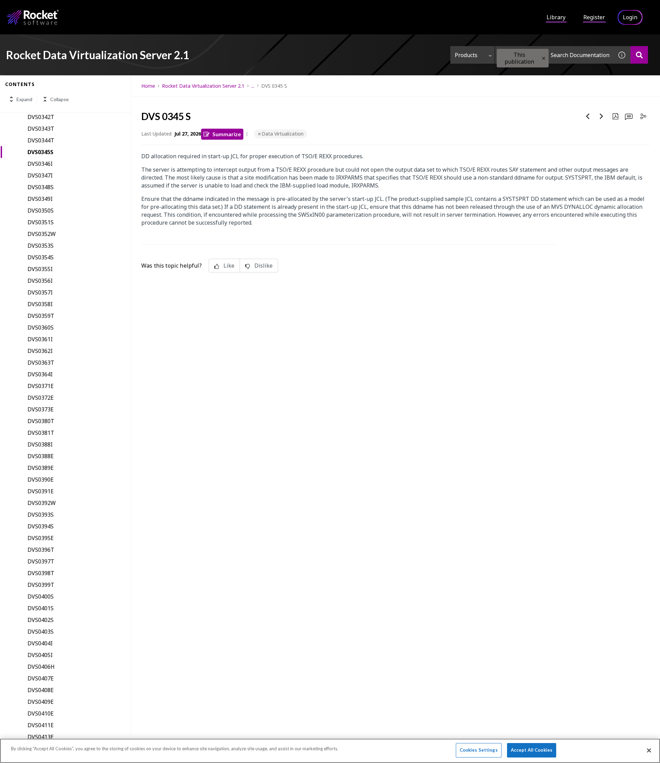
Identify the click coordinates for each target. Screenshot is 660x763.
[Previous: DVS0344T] (588, 116)
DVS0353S (41, 245)
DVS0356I (40, 280)
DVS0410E (41, 713)
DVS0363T (41, 362)
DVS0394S (41, 526)
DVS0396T (41, 550)
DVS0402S (41, 620)
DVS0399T (41, 585)
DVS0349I (40, 199)
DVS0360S (41, 327)
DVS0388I (40, 444)
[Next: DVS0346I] (601, 116)
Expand (24, 99)
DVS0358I (40, 304)
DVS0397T (41, 561)
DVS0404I (40, 643)
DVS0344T (41, 140)
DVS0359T (41, 316)
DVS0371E (41, 386)
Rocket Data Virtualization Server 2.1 (203, 86)
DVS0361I (40, 339)
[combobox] (554, 55)
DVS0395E (41, 538)
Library (556, 17)
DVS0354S (41, 257)
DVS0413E (41, 737)
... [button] (252, 86)
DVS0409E (41, 702)
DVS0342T (41, 117)
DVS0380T (41, 421)
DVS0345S (40, 152)
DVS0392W (42, 503)
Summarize (226, 134)
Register (594, 17)
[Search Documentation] (639, 55)
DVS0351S (41, 222)
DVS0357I (40, 292)
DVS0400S (41, 596)
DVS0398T (41, 573)
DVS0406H (41, 666)
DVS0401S (41, 608)
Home (148, 86)
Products (466, 55)
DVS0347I (40, 175)
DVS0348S (41, 187)
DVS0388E (41, 456)
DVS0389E (41, 468)
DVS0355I (40, 269)
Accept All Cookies (531, 750)
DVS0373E (41, 409)
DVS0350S (41, 210)
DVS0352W (42, 234)
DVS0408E (41, 690)
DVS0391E (41, 491)
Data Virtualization (283, 133)
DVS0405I (40, 655)
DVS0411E (41, 725)
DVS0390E (41, 479)
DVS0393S (41, 514)
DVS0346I (40, 164)
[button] (543, 58)
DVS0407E (41, 678)
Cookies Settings (479, 750)
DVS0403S (41, 631)
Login (630, 17)
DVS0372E (41, 397)
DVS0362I (40, 351)
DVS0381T (41, 433)
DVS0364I (40, 374)
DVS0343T (41, 128)
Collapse (59, 99)
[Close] (649, 750)
